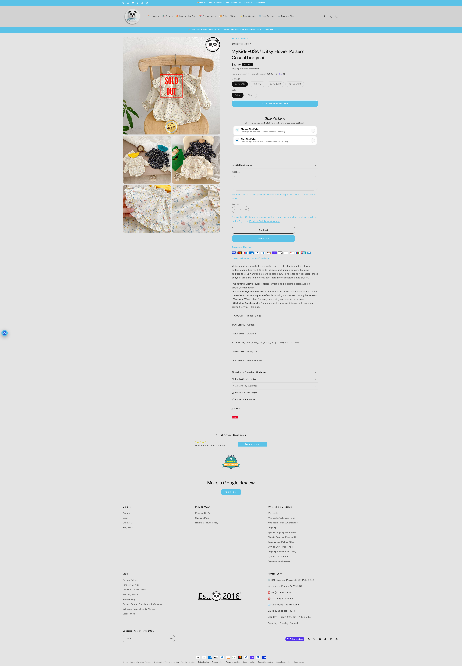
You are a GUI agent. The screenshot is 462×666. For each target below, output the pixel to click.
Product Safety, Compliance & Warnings (142, 604)
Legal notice (299, 662)
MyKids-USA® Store (278, 556)
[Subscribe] (171, 638)
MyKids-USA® (135, 662)
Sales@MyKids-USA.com (285, 604)
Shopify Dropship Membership (282, 537)
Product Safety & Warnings (264, 221)
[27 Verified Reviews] (231, 472)
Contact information (265, 662)
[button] (153, 16)
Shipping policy (249, 662)
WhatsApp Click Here (283, 598)
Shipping (235, 69)
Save (235, 417)
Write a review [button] (252, 444)
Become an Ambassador (279, 561)
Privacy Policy (130, 580)
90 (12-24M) (296, 85)
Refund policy (203, 662)
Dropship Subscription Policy (282, 552)
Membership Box (203, 513)
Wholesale (273, 513)
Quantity (235, 204)
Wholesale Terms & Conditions (283, 523)
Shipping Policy (202, 518)
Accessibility (129, 599)
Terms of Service (131, 585)
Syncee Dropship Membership (282, 532)
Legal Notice (129, 614)
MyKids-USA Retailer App (280, 547)
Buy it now (263, 238)
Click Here (231, 492)
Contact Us (128, 523)
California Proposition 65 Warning (139, 609)
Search (126, 513)
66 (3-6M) (241, 85)
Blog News (128, 527)
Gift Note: (236, 172)
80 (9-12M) (277, 85)
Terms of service (233, 662)
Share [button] (237, 408)
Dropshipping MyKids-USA (281, 542)
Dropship (272, 527)
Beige (239, 96)
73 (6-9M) (258, 85)
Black (252, 96)
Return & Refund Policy (206, 523)
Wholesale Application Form (281, 518)
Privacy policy (217, 662)
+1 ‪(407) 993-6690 (281, 592)
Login (125, 518)
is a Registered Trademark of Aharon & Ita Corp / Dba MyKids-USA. (168, 662)
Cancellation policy (283, 662)
